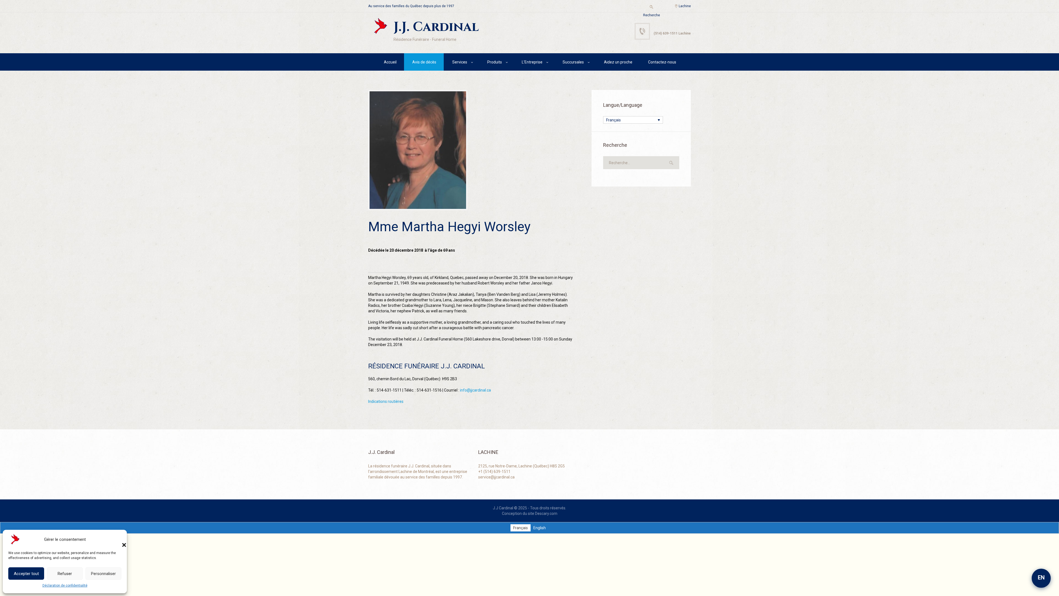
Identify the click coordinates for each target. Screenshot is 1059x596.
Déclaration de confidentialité (64, 585)
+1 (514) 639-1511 (494, 471)
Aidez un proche (618, 62)
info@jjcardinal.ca (475, 390)
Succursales (573, 62)
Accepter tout (26, 573)
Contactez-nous (662, 62)
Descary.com (546, 513)
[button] (118, 539)
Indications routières (385, 401)
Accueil (390, 62)
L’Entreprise (532, 62)
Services (459, 62)
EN (1041, 577)
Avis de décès (424, 62)
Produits (494, 62)
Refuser (65, 573)
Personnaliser (103, 573)
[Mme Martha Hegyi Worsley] (417, 150)
